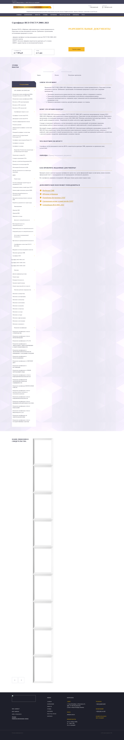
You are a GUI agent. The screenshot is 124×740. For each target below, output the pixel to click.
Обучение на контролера (18, 299)
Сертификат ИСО (17, 255)
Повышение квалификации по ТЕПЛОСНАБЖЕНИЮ (20, 357)
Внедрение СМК (48, 190)
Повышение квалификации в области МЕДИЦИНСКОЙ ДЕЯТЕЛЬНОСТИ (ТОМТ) (23, 402)
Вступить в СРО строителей (19, 105)
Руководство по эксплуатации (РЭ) (21, 164)
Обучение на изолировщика (19, 296)
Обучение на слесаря (17, 311)
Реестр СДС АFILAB (51, 713)
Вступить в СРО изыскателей (19, 108)
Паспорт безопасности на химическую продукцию (22, 171)
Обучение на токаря (17, 314)
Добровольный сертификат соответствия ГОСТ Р (22, 128)
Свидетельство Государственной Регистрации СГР (20, 136)
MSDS (14, 175)
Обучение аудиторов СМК (19, 252)
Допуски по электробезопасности (22, 220)
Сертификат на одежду (18, 146)
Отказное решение (17, 124)
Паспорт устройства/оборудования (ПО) (22, 161)
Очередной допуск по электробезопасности (23, 231)
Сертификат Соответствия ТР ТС (20, 115)
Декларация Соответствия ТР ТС (20, 118)
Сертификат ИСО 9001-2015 (18, 259)
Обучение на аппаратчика (19, 293)
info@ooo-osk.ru (71, 714)
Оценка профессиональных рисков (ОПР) (22, 190)
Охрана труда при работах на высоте (21, 286)
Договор (14, 717)
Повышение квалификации (20, 327)
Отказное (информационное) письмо (21, 121)
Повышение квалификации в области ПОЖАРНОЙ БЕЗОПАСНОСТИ (21, 397)
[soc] (111, 2)
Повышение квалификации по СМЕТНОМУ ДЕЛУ (23, 361)
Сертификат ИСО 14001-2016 (18, 262)
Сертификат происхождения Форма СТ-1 (22, 140)
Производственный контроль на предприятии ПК (20, 194)
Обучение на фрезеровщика (19, 318)
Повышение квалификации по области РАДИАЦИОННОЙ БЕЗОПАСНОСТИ (22, 375)
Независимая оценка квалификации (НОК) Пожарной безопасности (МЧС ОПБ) (22, 95)
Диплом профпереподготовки (20, 273)
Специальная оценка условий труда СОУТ (22, 187)
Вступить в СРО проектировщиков (21, 101)
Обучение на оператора (18, 308)
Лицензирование (18, 206)
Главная (49, 701)
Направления (50, 704)
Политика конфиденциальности (17, 732)
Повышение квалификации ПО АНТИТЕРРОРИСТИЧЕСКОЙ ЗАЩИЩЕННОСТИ (20, 381)
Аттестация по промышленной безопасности (21, 236)
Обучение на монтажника (19, 302)
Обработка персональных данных (20, 718)
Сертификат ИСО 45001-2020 (18, 265)
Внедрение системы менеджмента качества (23, 249)
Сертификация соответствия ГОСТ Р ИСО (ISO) (22, 245)
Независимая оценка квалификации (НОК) (22, 98)
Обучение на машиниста (18, 324)
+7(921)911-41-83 (108, 7)
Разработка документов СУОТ (53, 198)
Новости (49, 706)
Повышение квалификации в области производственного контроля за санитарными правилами (21, 392)
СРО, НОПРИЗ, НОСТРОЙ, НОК (22, 90)
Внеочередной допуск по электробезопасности (18, 224)
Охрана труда (17, 178)
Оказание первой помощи (19, 283)
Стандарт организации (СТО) (19, 158)
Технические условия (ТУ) (19, 155)
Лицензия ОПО (16, 210)
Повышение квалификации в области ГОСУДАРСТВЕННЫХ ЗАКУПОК (21, 420)
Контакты (49, 716)
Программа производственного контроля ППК (22, 198)
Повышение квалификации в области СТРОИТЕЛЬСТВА (21, 332)
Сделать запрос (76, 49)
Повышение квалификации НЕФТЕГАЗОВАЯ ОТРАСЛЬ (23, 386)
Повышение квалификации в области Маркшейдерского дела (21, 411)
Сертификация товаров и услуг (21, 111)
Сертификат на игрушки (18, 143)
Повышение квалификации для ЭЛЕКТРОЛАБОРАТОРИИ (20, 416)
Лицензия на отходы (17, 216)
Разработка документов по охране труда (22, 202)
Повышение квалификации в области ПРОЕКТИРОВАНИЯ (21, 337)
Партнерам (50, 711)
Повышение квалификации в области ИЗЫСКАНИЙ (21, 407)
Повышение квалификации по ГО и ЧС (22, 340)
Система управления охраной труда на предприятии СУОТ (22, 183)
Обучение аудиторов (50, 194)
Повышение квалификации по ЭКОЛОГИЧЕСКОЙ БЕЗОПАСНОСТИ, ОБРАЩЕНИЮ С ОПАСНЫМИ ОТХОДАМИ (23, 352)
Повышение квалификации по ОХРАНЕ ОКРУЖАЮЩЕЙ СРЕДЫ (22, 371)
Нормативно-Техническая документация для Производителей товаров (23, 150)
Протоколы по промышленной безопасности (23, 240)
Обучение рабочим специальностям (22, 289)
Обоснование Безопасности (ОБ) (20, 167)
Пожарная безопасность (18, 280)
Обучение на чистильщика (19, 321)
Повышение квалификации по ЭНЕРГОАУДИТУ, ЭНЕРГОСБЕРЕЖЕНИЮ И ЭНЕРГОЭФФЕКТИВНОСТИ (23, 345)
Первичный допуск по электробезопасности (23, 228)
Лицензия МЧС (16, 213)
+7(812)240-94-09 (94, 7)
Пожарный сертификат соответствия (21, 132)
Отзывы (49, 708)
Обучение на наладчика (18, 305)
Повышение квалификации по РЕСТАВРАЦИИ (20, 366)
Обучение (16, 270)
